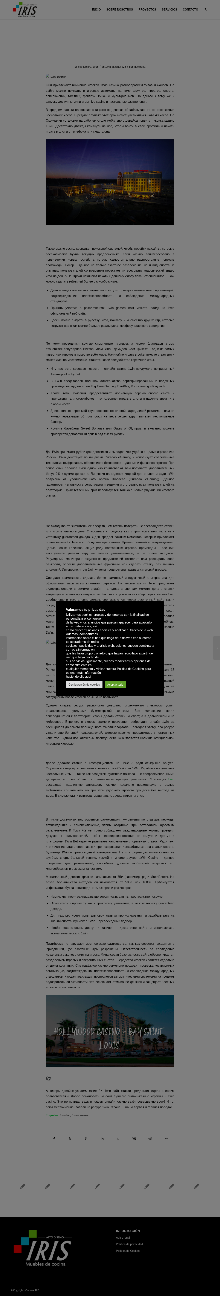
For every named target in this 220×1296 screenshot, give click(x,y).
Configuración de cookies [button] (84, 684)
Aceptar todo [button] (115, 684)
